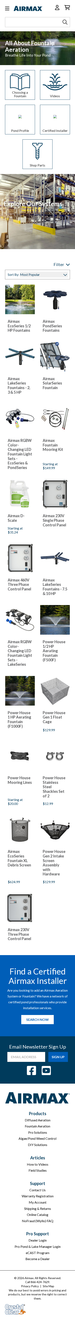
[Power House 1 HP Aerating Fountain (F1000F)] (20, 691)
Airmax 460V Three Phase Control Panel (19, 584)
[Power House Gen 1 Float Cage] (55, 691)
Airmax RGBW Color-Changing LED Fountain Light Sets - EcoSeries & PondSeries (20, 454)
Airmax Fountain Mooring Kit (53, 445)
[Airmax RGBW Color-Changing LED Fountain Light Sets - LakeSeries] (20, 620)
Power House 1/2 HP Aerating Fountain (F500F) (54, 651)
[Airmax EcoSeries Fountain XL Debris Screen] (20, 829)
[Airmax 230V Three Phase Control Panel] (20, 908)
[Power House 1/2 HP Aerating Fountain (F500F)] (55, 620)
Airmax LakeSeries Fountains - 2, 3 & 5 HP (19, 386)
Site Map (48, 1286)
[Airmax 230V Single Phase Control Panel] (55, 494)
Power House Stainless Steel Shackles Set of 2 (54, 787)
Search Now (37, 1019)
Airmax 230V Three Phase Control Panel (19, 934)
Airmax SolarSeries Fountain (52, 383)
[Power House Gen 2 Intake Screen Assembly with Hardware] (55, 829)
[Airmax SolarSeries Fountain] (55, 357)
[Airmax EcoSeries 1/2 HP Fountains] (20, 299)
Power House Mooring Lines (20, 780)
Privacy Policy (30, 1286)
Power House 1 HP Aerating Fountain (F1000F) (19, 720)
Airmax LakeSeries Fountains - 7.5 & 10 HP (55, 587)
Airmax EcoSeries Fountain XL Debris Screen (19, 858)
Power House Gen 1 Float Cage (54, 717)
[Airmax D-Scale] (20, 494)
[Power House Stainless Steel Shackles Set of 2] (55, 756)
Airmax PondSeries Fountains (52, 326)
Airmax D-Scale (16, 518)
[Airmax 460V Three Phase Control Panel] (20, 558)
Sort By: (13, 274)
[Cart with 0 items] (67, 7)
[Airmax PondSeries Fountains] (55, 299)
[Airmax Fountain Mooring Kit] (55, 418)
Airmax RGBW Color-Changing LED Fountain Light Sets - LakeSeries (20, 653)
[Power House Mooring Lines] (20, 756)
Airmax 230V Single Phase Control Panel (54, 520)
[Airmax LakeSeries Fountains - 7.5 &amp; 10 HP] (55, 558)
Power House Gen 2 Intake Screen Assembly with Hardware (54, 862)
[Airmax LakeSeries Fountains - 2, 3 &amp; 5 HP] (20, 357)
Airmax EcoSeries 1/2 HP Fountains (19, 326)
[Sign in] (57, 7)
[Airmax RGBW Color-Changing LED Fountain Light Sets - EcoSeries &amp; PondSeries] (20, 418)
